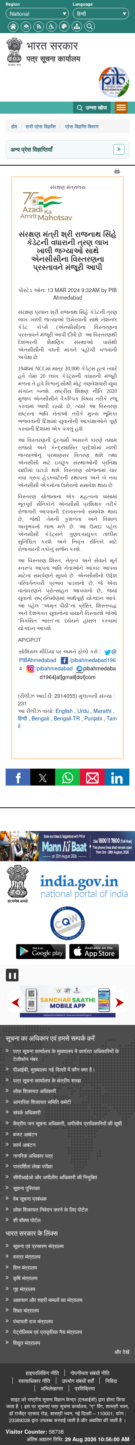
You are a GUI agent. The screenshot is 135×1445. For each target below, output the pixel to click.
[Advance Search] (90, 25)
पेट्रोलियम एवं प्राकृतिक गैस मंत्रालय (47, 1331)
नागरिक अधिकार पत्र (33, 1155)
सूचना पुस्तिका (26, 1188)
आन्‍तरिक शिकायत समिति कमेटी (42, 1101)
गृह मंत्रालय (24, 1289)
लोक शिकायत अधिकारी (34, 1091)
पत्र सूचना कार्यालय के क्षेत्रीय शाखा (47, 1080)
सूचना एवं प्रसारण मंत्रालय (38, 1246)
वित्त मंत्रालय (25, 1267)
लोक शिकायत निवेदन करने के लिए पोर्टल (50, 1209)
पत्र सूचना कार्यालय (53, 58)
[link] (67, 844)
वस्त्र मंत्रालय (26, 1256)
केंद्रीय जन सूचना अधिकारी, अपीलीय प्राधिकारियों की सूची (67, 1123)
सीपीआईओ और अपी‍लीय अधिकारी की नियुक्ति (55, 1177)
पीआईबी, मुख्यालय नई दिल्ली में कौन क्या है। (54, 1069)
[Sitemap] (77, 25)
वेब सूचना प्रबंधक (29, 1198)
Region (13, 4)
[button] (51, 25)
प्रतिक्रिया (85, 1388)
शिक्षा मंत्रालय (26, 1310)
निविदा (111, 1380)
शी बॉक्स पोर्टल (26, 1220)
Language (83, 4)
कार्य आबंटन (24, 1144)
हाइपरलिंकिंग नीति (42, 1372)
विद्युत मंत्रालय (26, 1342)
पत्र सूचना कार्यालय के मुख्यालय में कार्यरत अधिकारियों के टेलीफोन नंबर (66, 1055)
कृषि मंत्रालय (25, 1278)
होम (14, 126)
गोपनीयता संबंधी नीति (90, 1372)
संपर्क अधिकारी (26, 1112)
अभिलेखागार (51, 1388)
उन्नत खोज (95, 107)
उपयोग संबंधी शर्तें (78, 1380)
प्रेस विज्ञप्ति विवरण (81, 126)
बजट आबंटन (25, 1134)
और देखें (121, 1351)
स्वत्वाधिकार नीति (34, 1380)
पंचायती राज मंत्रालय (33, 1321)
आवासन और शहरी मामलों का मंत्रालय (47, 1299)
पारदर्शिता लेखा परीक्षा (32, 1166)
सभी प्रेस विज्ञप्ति (41, 126)
